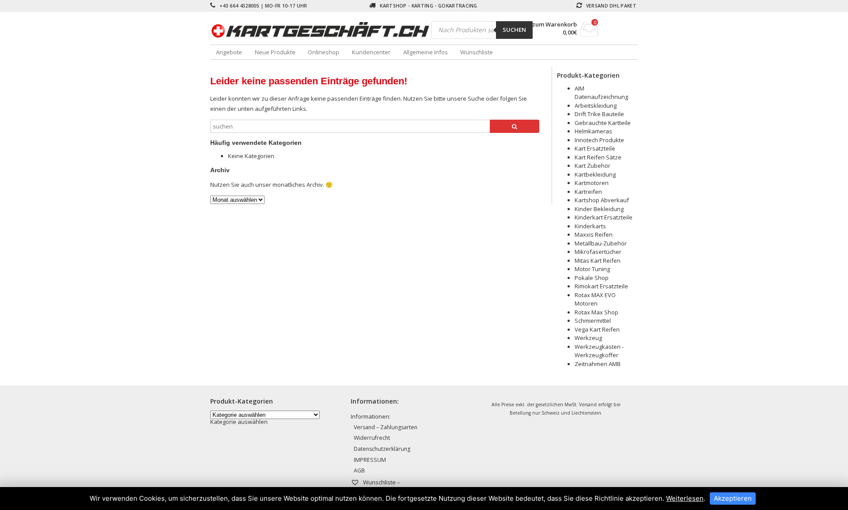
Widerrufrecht (372, 438)
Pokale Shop (592, 278)
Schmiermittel (593, 321)
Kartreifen (588, 192)
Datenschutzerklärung (382, 449)
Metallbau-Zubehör (601, 243)
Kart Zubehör (592, 166)
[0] (589, 34)
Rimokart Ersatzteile (601, 286)
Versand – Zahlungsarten (385, 427)
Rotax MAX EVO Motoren (595, 299)
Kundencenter (371, 52)
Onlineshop (323, 52)
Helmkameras (593, 131)
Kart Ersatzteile (595, 148)
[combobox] (239, 422)
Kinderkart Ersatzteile (603, 217)
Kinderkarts (590, 226)
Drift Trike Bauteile (599, 114)
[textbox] (239, 422)
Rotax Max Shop (596, 312)
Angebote (229, 52)
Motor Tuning (592, 269)
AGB (359, 470)
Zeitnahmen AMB (598, 364)
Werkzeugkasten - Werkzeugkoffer (599, 351)
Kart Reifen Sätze (598, 157)
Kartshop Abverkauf (602, 200)
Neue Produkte (275, 52)
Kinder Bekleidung (599, 209)
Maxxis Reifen (594, 234)
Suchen (514, 30)
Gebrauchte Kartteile (603, 123)
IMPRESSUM (370, 460)
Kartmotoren (592, 183)
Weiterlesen (685, 498)
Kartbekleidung (595, 174)
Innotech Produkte (599, 140)
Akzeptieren (733, 498)
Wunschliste (476, 52)
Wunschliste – (381, 482)
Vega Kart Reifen (597, 329)
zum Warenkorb (554, 24)
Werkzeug (588, 338)
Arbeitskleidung (596, 106)
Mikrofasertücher (598, 252)
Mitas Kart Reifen (598, 260)
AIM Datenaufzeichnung (601, 92)
